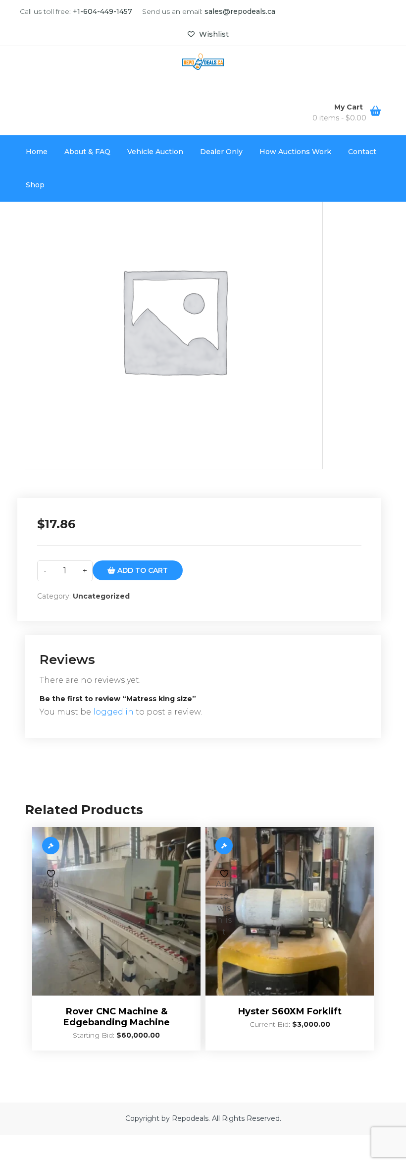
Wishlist (213, 34)
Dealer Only (221, 151)
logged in (113, 712)
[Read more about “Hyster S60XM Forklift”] (224, 845)
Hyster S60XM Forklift (290, 1011)
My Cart (349, 107)
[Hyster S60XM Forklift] (289, 911)
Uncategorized (101, 596)
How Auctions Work (295, 151)
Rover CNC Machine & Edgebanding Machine (116, 1017)
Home (37, 151)
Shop (35, 184)
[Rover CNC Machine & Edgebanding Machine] (116, 911)
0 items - (339, 117)
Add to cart (141, 570)
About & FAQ (87, 151)
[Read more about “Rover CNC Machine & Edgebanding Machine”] (50, 845)
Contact (362, 151)
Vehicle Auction (155, 151)
